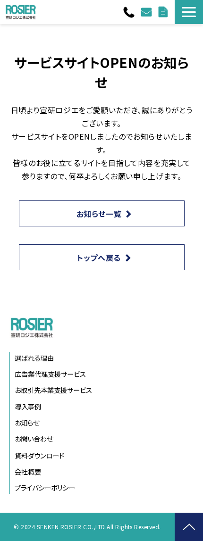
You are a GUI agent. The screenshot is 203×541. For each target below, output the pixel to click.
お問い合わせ (147, 12)
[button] (189, 12)
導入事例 (28, 406)
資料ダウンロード (164, 12)
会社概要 (28, 471)
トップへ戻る (99, 257)
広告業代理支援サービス (50, 374)
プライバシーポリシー (45, 487)
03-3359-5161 (130, 12)
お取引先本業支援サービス (53, 390)
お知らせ (27, 422)
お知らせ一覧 (99, 213)
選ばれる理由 (34, 358)
